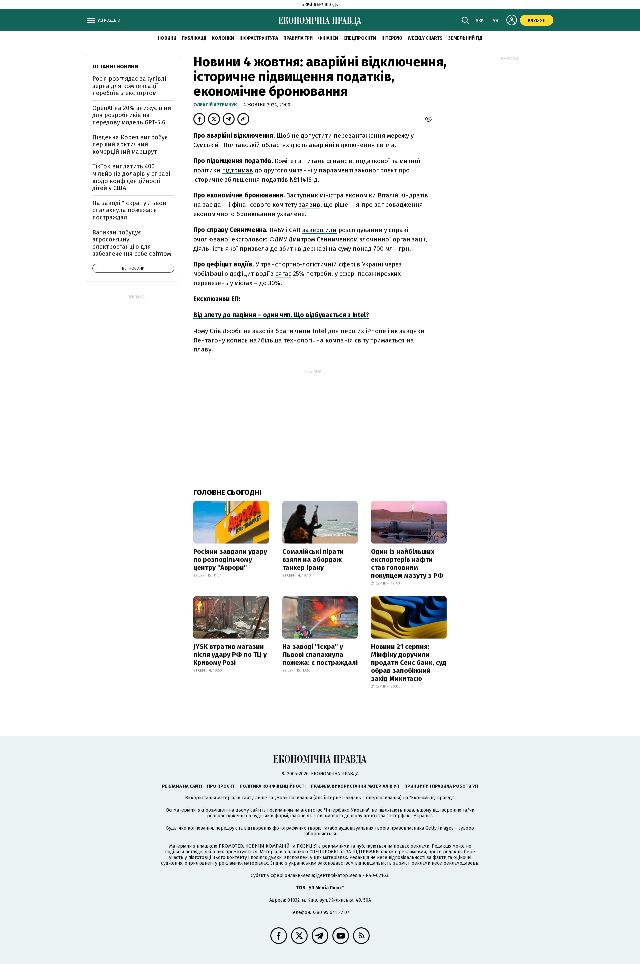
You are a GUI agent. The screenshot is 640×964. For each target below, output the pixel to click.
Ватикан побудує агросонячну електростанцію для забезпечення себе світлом (131, 243)
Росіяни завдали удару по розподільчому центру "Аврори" (230, 560)
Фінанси (328, 38)
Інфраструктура (258, 38)
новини (167, 38)
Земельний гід (465, 38)
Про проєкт (221, 786)
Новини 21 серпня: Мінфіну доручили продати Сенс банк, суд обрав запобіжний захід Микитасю (408, 663)
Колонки (223, 38)
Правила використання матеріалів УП (355, 786)
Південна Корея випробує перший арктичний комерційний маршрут (130, 144)
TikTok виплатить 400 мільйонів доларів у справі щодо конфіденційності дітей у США (131, 177)
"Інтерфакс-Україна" (346, 810)
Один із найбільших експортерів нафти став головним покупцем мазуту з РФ (407, 564)
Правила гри (298, 38)
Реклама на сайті (182, 786)
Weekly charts (425, 38)
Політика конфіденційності (273, 786)
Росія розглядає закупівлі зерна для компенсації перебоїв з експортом (129, 86)
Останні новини (115, 66)
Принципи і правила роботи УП (441, 786)
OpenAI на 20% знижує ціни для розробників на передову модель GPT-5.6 (131, 115)
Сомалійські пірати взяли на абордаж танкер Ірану (313, 560)
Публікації (194, 38)
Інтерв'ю (391, 38)
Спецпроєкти (359, 38)
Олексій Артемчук (215, 105)
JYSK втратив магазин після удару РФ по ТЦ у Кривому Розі (230, 655)
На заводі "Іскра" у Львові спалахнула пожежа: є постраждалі (320, 655)
